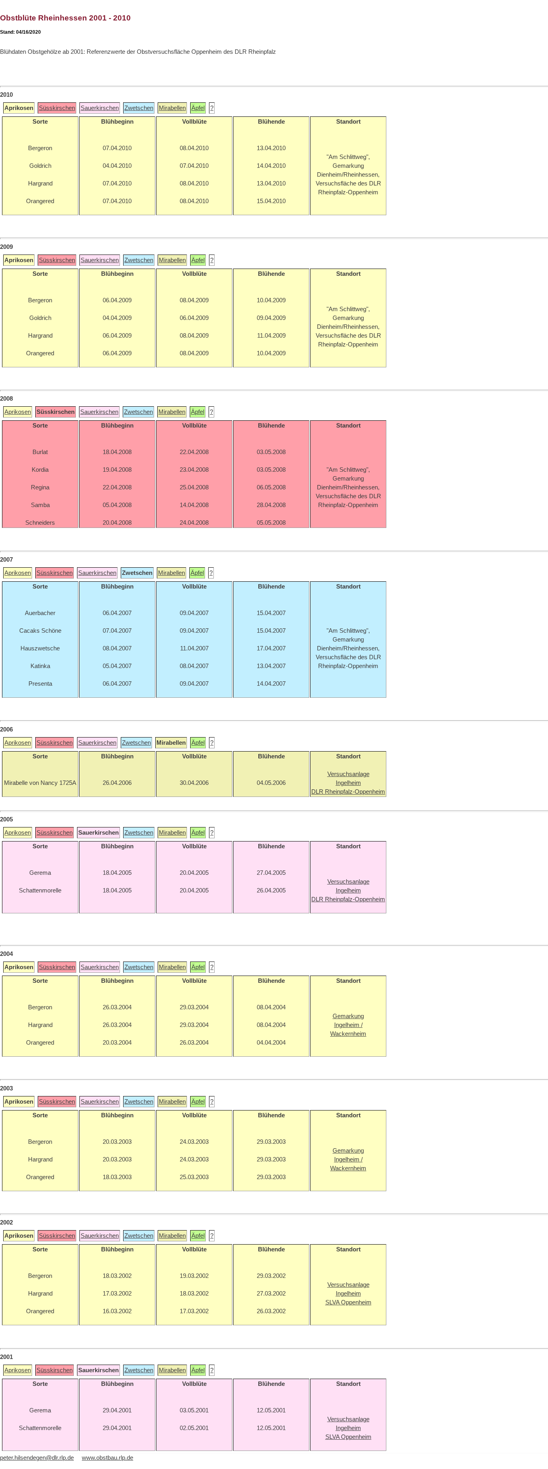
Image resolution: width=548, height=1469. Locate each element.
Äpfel (198, 108)
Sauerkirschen (100, 108)
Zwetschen (138, 108)
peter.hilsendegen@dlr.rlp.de (37, 1458)
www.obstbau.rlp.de (107, 1458)
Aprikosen (17, 412)
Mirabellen (172, 108)
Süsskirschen (57, 108)
